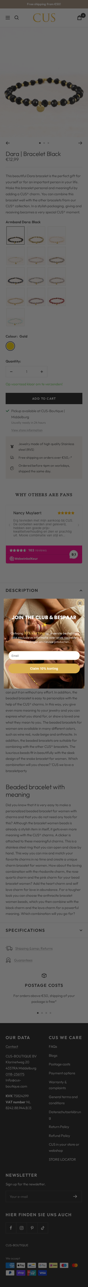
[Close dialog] (80, 603)
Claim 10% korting (44, 668)
